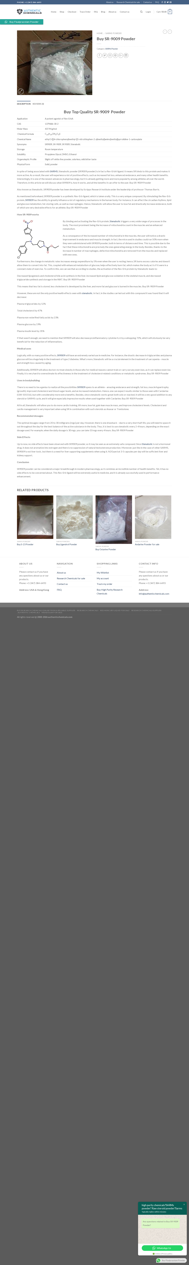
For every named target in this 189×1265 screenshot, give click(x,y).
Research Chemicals (87, 610)
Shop (62, 12)
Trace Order (85, 12)
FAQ (157, 2)
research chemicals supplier (146, 610)
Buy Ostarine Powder (106, 549)
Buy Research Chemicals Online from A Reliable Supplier (46, 610)
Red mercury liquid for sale (115, 610)
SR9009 (29, 200)
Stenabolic (115, 221)
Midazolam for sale (52, 612)
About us (109, 2)
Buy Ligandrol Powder (66, 544)
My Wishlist (103, 572)
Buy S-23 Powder (25, 544)
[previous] (17, 526)
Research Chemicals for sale (128, 2)
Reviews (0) (38, 104)
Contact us (147, 2)
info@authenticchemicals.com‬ (154, 593)
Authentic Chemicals (29, 612)
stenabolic (87, 293)
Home (53, 12)
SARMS (54, 171)
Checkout (72, 12)
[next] (171, 526)
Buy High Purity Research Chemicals (110, 591)
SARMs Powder (113, 33)
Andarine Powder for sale (147, 544)
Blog (103, 12)
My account (103, 578)
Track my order (104, 583)
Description (24, 104)
